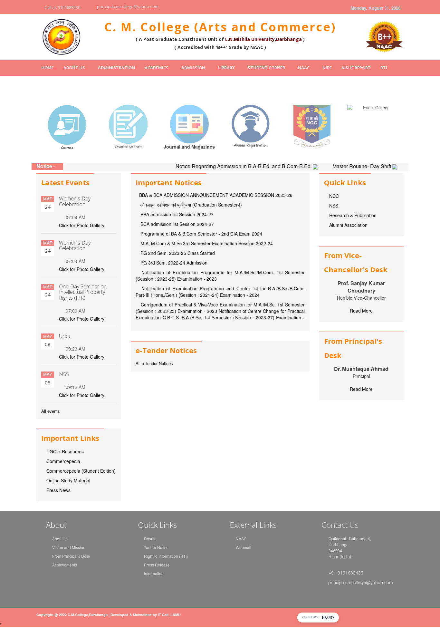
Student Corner (266, 68)
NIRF (327, 68)
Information (154, 573)
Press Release (157, 564)
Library (226, 68)
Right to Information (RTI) (166, 556)
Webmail (243, 547)
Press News (58, 490)
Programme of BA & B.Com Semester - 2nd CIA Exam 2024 (200, 222)
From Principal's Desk (71, 556)
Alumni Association (348, 225)
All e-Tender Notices (154, 363)
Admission (193, 68)
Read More (361, 310)
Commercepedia (63, 461)
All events (50, 411)
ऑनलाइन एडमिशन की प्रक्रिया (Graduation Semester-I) (190, 193)
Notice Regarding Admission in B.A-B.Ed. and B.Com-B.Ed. (230, 166)
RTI (383, 68)
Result (149, 538)
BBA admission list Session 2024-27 (176, 202)
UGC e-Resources (65, 451)
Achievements (64, 564)
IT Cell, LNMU (169, 614)
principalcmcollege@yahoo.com (127, 6)
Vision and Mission (68, 547)
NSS (333, 205)
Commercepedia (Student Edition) (81, 471)
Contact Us (340, 524)
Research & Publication (353, 215)
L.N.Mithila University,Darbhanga (263, 39)
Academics (156, 68)
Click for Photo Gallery (81, 225)
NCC (334, 196)
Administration (116, 68)
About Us (74, 68)
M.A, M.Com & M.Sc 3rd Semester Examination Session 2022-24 (206, 231)
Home (47, 68)
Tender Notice (156, 547)
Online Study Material (68, 480)
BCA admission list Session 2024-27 (176, 212)
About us (60, 538)
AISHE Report (356, 68)
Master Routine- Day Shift (348, 166)
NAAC (304, 68)
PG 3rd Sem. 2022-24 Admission (173, 251)
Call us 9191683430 (62, 7)
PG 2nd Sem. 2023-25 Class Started (177, 241)
